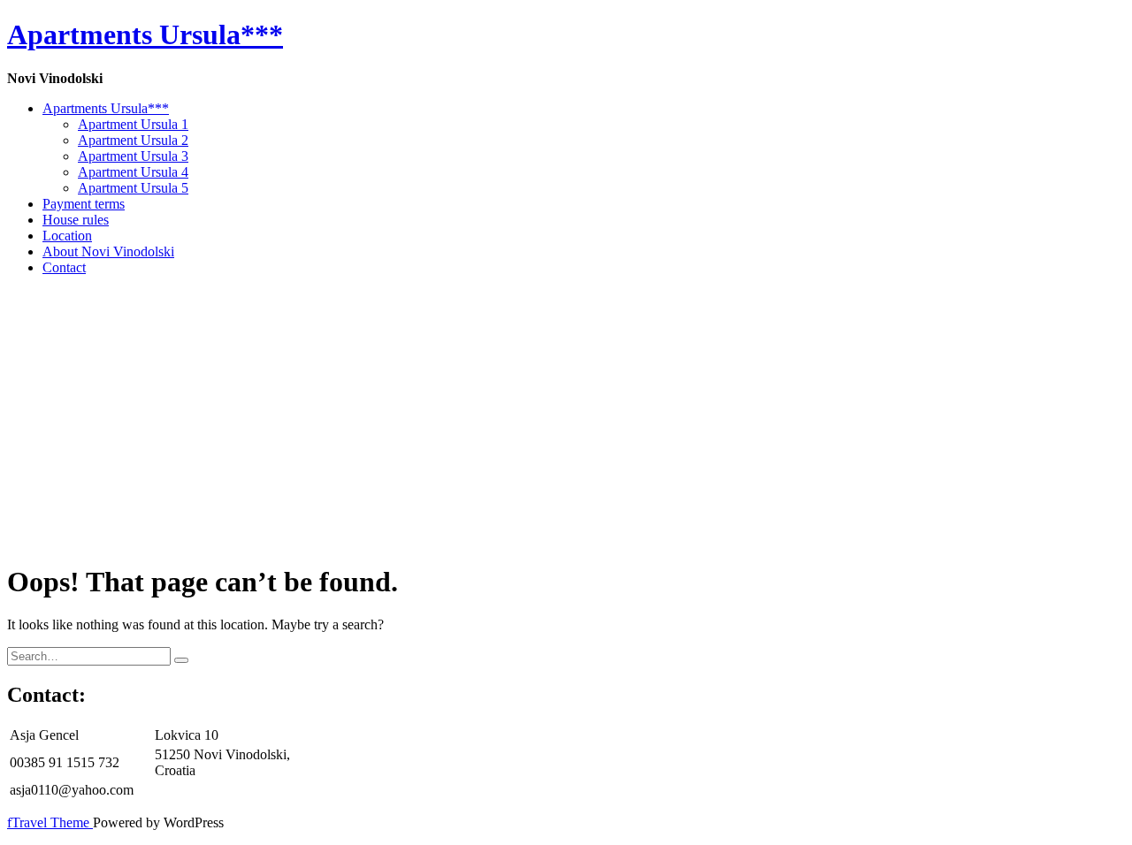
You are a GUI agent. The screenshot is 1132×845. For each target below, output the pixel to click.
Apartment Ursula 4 (133, 171)
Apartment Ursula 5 (133, 187)
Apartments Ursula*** (105, 108)
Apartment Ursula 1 (133, 124)
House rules (75, 219)
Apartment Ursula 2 (133, 140)
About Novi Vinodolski (108, 251)
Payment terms (83, 203)
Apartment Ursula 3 (133, 156)
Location (67, 235)
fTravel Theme (50, 822)
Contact (64, 267)
